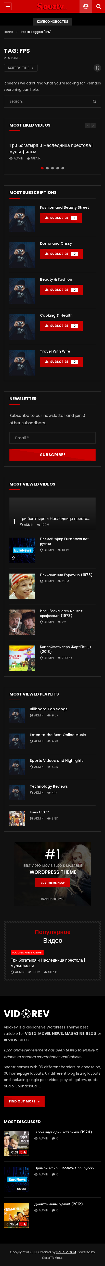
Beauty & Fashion (56, 279)
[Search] (98, 6)
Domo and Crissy (56, 243)
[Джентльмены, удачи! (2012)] (16, 1215)
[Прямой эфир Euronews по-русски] (22, 550)
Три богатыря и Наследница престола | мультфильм (51, 148)
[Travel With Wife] (22, 363)
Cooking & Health (56, 315)
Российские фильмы (27, 952)
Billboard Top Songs (49, 709)
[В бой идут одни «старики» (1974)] (16, 1143)
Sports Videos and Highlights (57, 760)
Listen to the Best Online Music (58, 734)
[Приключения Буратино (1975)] (22, 586)
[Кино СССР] (17, 818)
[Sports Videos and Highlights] (17, 767)
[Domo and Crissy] (22, 255)
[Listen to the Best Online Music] (17, 741)
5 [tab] (62, 168)
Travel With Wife (55, 351)
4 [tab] (57, 168)
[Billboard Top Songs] (17, 715)
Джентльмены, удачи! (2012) (58, 1204)
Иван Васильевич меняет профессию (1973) (61, 613)
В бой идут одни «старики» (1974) (63, 1132)
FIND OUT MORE (23, 1101)
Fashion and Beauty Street (64, 207)
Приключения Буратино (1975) (66, 574)
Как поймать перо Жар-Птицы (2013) (65, 649)
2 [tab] (47, 168)
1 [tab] (42, 168)
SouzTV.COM (66, 1252)
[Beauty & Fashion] (22, 291)
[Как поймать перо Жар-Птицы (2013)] (22, 658)
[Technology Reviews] (17, 792)
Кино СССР (39, 812)
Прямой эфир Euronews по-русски (64, 541)
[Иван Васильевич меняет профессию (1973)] (22, 622)
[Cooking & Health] (22, 327)
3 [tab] (52, 168)
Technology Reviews (49, 786)
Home (8, 32)
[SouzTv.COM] (52, 6)
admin (18, 158)
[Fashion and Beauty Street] (22, 219)
